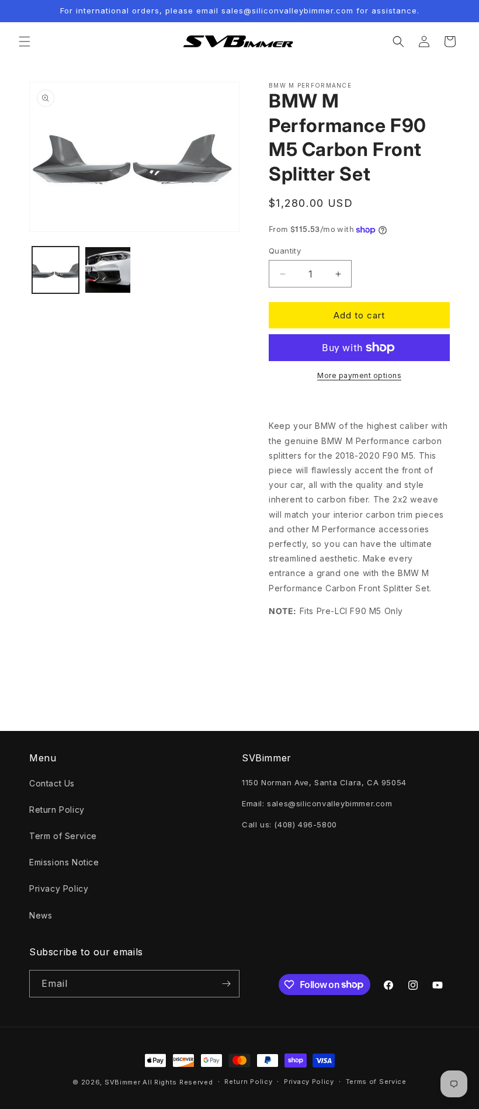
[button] (24, 41)
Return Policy (57, 810)
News (40, 915)
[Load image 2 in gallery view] (108, 270)
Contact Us (52, 783)
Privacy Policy (58, 888)
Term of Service (63, 836)
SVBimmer (123, 1082)
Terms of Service (376, 1081)
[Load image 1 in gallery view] (55, 270)
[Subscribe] (226, 983)
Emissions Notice (64, 862)
